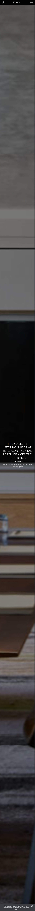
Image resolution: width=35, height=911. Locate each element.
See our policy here (16, 907)
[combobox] (17, 2)
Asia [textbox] (18, 2)
